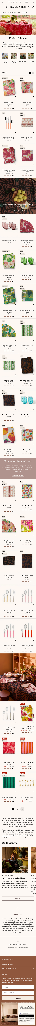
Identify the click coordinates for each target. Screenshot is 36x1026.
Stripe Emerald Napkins (9, 797)
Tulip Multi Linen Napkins (27, 103)
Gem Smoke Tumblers (9, 240)
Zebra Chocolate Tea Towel (27, 576)
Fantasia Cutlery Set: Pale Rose (27, 611)
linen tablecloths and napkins (13, 832)
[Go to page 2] (22, 809)
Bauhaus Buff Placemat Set (27, 138)
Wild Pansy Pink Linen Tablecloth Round (27, 241)
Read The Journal (18, 476)
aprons (26, 822)
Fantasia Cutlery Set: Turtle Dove (9, 728)
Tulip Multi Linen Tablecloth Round (9, 541)
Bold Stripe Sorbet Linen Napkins (27, 763)
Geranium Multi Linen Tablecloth (9, 276)
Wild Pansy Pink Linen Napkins (27, 171)
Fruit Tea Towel (27, 506)
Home (4, 12)
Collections (11, 12)
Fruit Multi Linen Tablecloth (9, 450)
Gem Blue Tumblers (27, 415)
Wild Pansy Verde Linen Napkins (27, 311)
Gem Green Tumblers (27, 275)
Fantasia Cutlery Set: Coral (27, 646)
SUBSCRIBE (27, 1016)
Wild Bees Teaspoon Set (27, 798)
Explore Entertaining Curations (18, 680)
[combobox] (21, 1013)
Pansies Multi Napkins (27, 541)
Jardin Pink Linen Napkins (9, 763)
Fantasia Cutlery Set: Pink (9, 646)
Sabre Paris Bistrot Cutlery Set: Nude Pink (9, 138)
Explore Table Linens (18, 210)
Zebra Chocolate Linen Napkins (9, 415)
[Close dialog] (34, 1003)
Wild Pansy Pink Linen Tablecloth (9, 171)
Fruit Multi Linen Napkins (27, 450)
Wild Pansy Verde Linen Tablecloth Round (9, 346)
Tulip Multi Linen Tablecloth (9, 103)
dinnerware (18, 834)
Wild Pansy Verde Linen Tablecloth (9, 311)
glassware (10, 834)
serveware (6, 836)
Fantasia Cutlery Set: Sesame (9, 611)
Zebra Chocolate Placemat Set (9, 576)
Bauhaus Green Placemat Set (9, 381)
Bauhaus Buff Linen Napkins (9, 507)
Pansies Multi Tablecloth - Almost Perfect (27, 727)
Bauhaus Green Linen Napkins (27, 346)
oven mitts (19, 824)
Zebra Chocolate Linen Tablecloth (27, 381)
